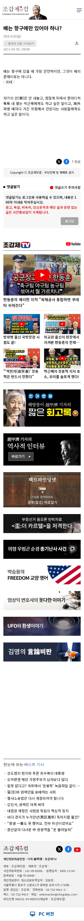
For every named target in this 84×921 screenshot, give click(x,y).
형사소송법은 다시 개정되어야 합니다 (35, 798)
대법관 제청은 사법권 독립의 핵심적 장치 (38, 810)
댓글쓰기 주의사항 (68, 187)
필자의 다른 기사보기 (20, 43)
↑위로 (76, 161)
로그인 (69, 221)
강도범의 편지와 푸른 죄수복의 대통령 (36, 773)
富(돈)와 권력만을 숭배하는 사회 (31, 792)
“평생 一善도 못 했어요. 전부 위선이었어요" (40, 823)
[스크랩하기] (77, 43)
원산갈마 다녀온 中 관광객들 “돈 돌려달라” (40, 829)
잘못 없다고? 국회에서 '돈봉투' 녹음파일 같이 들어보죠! (43, 785)
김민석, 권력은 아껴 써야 (25, 804)
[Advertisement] (42, 710)
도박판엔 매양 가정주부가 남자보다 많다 (37, 779)
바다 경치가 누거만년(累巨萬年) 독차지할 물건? (43, 817)
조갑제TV (51, 859)
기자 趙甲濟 (34, 859)
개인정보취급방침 (14, 859)
